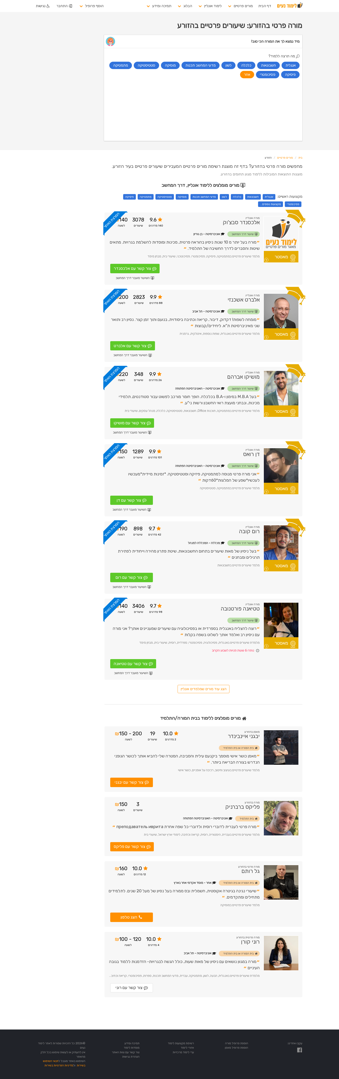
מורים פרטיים (243, 6)
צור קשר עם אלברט (130, 345)
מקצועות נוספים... (270, 204)
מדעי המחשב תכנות (204, 196)
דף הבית (264, 6)
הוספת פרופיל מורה (236, 1043)
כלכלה (237, 196)
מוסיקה (182, 196)
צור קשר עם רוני (129, 987)
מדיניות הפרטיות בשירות (59, 1065)
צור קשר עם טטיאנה (131, 663)
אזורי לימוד (187, 1047)
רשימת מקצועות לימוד (181, 1043)
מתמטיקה (146, 196)
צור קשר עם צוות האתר (126, 1052)
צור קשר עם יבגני (129, 782)
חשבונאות (253, 196)
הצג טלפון (129, 917)
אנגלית (269, 196)
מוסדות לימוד (132, 1047)
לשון (224, 196)
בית (300, 157)
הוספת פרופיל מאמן (236, 1047)
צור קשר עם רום (129, 577)
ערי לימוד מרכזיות (183, 1052)
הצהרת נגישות (131, 1056)
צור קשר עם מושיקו (130, 422)
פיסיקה (129, 196)
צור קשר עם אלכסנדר (132, 268)
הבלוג (187, 6)
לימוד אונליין (213, 6)
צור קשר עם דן (129, 500)
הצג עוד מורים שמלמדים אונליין (203, 689)
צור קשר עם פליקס (129, 846)
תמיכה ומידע (161, 6)
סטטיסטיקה (165, 196)
